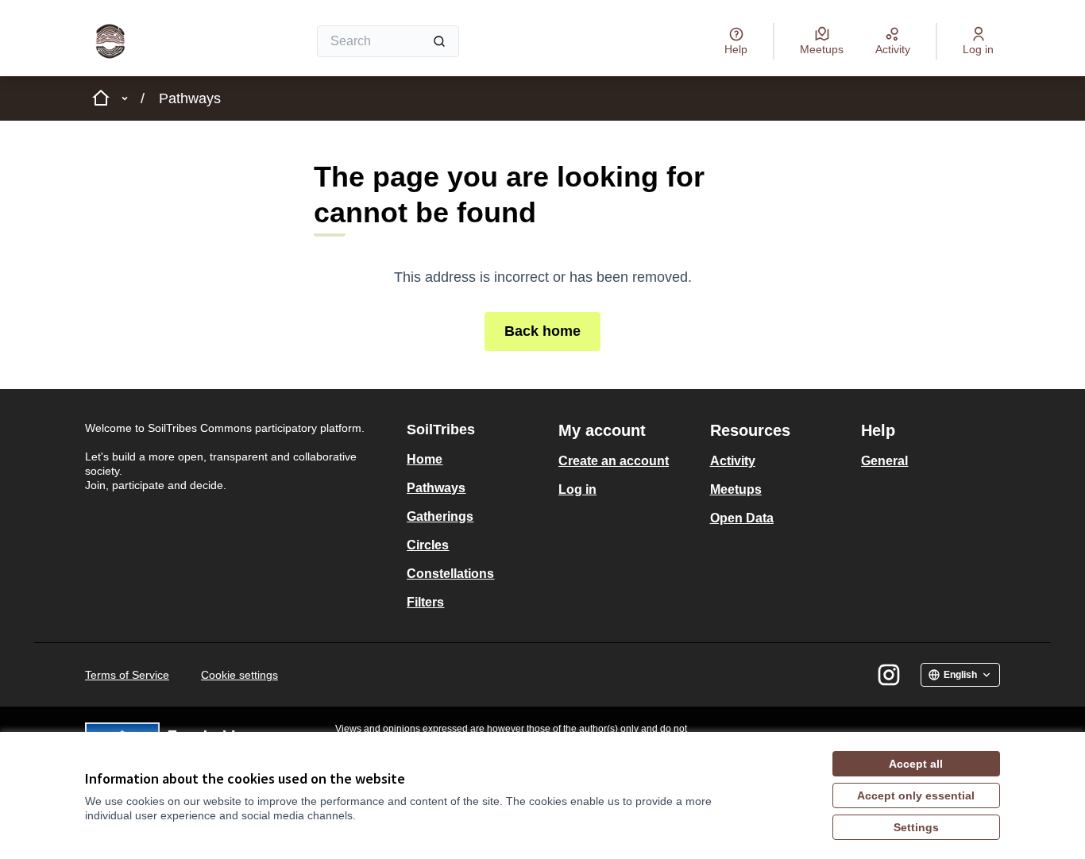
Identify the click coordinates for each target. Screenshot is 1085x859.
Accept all (916, 763)
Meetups (736, 489)
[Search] (439, 41)
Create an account (613, 461)
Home (424, 459)
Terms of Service (127, 674)
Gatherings (440, 516)
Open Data (742, 518)
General (884, 461)
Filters (425, 602)
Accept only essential (916, 795)
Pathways (190, 98)
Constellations (450, 573)
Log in (577, 489)
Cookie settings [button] (239, 674)
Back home (542, 331)
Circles (428, 545)
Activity (732, 461)
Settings (916, 827)
